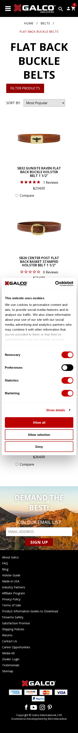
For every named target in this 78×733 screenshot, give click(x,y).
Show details (55, 410)
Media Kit (8, 653)
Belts (45, 23)
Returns (7, 635)
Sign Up (39, 542)
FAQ (5, 563)
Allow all (39, 422)
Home (28, 23)
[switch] (67, 367)
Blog (5, 569)
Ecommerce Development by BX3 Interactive (39, 719)
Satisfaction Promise (16, 623)
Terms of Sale (11, 605)
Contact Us (9, 641)
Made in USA (10, 581)
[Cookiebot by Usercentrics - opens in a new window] (55, 283)
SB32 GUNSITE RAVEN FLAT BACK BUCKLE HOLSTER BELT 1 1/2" (39, 172)
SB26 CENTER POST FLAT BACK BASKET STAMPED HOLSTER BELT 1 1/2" (39, 261)
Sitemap (7, 671)
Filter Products (25, 88)
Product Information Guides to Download (30, 611)
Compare (27, 195)
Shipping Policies (13, 629)
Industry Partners (13, 587)
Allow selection (39, 434)
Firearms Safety (12, 617)
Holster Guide (11, 575)
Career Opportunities (16, 647)
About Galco (10, 557)
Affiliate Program (13, 593)
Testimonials (10, 665)
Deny (39, 446)
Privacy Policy (11, 599)
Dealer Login (10, 659)
